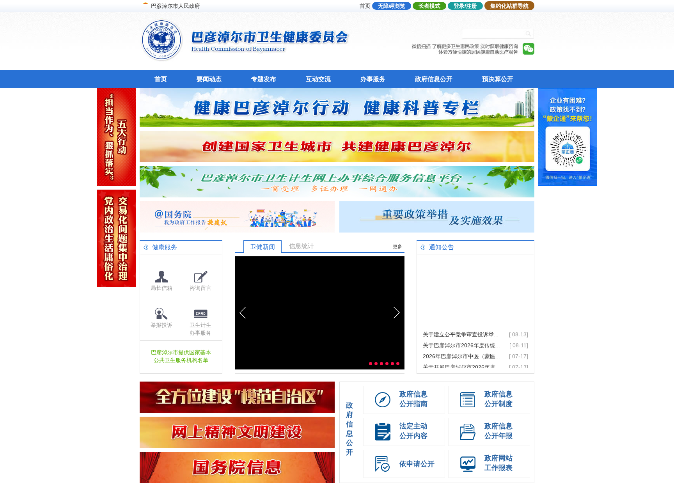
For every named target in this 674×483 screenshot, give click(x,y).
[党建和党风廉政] (116, 285)
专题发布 (263, 79)
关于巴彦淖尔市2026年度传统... (461, 337)
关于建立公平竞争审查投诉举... (460, 326)
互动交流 (318, 79)
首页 (365, 6)
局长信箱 (161, 288)
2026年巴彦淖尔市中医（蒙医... (461, 348)
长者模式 (429, 6)
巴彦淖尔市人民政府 (175, 6)
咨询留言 (200, 288)
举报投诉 (161, 325)
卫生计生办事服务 (200, 329)
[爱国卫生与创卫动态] (337, 160)
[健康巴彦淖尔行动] (337, 125)
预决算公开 (497, 79)
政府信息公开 (433, 79)
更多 (397, 246)
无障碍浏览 (391, 6)
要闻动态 (209, 79)
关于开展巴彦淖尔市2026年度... (461, 359)
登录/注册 (465, 6)
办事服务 (372, 79)
